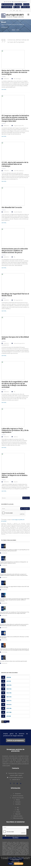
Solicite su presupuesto (15, 740)
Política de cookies (17, 816)
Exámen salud (26, 7)
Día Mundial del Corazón (12, 207)
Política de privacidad (18, 818)
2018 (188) (8, 708)
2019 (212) (8, 704)
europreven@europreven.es (20, 1)
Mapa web (17, 814)
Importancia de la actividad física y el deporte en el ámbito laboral (15, 475)
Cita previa (19, 4)
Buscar (27, 498)
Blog (18, 809)
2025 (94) (8, 681)
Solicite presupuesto (8, 4)
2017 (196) (8, 712)
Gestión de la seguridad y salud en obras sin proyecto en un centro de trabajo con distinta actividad (15, 384)
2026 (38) (8, 677)
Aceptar (10, 863)
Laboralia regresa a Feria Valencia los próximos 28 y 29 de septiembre (15, 430)
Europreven (18, 793)
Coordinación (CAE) (7, 7)
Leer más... (4, 89)
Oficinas (18, 800)
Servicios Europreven (18, 795)
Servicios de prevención (18, 797)
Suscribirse (26, 508)
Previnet (27, 4)
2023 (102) (8, 689)
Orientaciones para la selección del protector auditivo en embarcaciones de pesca (15, 250)
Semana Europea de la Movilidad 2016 (15, 338)
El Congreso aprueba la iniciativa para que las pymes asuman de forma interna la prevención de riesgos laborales (15, 118)
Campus (17, 7)
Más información (18, 863)
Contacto (18, 812)
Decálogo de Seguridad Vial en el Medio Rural (15, 295)
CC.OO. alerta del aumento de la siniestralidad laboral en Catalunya (15, 164)
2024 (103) (8, 685)
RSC (18, 807)
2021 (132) (8, 696)
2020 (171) (8, 700)
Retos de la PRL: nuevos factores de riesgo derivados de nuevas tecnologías (15, 72)
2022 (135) (8, 693)
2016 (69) (8, 716)
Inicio (13, 30)
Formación (17, 802)
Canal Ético (18, 804)
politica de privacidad (21, 836)
